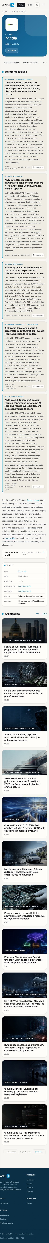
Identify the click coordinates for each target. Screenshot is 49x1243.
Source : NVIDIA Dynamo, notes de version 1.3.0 (11, 487)
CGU (17, 1238)
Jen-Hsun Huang (24, 586)
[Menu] (43, 5)
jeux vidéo (10, 538)
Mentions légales (6, 1223)
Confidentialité (7, 1238)
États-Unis (22, 571)
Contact (3, 1219)
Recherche (4, 1203)
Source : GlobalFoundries (11, 167)
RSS (22, 1238)
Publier (21, 5)
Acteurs (14, 11)
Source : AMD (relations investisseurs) (10, 386)
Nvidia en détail (31, 63)
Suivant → (39, 1152)
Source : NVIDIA (11, 255)
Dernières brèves (11, 63)
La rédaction (5, 1215)
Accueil (5, 11)
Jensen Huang (33, 500)
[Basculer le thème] (37, 4)
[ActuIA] (8, 5)
